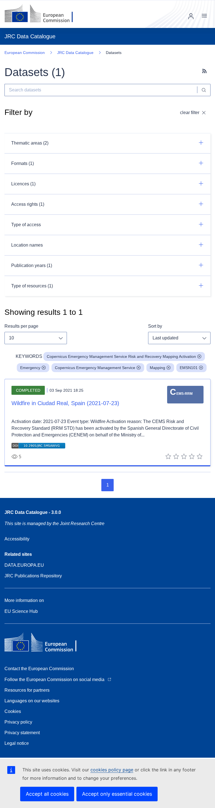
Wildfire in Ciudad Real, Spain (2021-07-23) (65, 403)
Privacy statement (22, 732)
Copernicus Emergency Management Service (95, 367)
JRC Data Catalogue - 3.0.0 (32, 512)
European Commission (24, 52)
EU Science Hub (21, 611)
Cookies (12, 711)
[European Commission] (42, 13)
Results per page (21, 326)
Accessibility (16, 539)
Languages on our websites (31, 700)
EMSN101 (189, 367)
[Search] (204, 90)
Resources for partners (27, 690)
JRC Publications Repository (33, 575)
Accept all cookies (47, 794)
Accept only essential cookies (117, 794)
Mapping (157, 367)
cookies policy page (111, 769)
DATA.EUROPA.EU (24, 565)
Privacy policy (18, 722)
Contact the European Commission (39, 668)
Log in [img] (191, 16)
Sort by (155, 326)
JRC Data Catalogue (75, 52)
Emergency (30, 367)
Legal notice (16, 743)
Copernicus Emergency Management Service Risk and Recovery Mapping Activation (121, 356)
